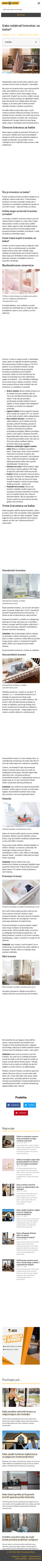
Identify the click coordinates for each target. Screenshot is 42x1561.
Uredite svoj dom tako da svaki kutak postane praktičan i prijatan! (20, 1538)
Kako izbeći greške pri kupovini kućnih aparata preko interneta (18, 1495)
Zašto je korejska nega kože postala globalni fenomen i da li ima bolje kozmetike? (28, 1162)
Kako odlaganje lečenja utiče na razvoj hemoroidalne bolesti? (26, 1235)
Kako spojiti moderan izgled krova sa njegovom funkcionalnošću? (28, 1212)
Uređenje (35, 35)
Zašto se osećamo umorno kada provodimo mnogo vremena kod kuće (27, 1138)
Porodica (29, 35)
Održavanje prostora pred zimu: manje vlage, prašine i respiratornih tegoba (27, 1262)
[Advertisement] (21, 169)
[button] (39, 3)
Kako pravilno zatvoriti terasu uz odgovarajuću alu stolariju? (27, 1187)
